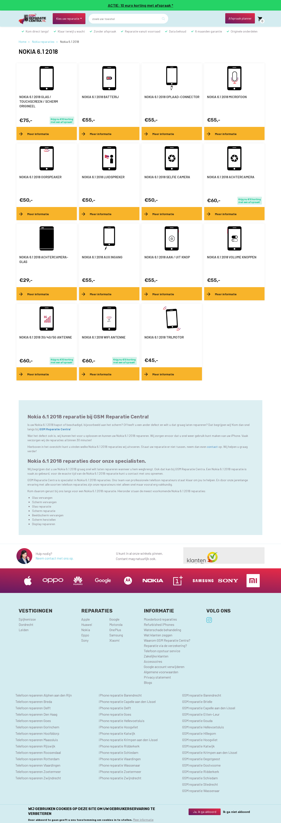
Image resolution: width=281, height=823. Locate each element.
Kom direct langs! (37, 31)
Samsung (116, 635)
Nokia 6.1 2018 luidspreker (103, 177)
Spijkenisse (27, 619)
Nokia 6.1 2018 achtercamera (230, 177)
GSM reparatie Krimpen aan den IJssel (209, 752)
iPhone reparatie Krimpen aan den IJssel (128, 740)
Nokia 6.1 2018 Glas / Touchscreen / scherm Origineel (38, 101)
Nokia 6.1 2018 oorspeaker (40, 177)
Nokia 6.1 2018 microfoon (227, 97)
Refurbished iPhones (159, 624)
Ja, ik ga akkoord (204, 812)
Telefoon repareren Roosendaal (38, 752)
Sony (84, 640)
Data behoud (177, 31)
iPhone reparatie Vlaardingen (120, 759)
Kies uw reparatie (67, 18)
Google (114, 619)
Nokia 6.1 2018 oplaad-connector (171, 97)
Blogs (148, 682)
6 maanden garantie (208, 31)
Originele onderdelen (244, 31)
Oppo (85, 635)
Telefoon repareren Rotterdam (37, 759)
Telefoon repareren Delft (33, 708)
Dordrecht (26, 624)
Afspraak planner (240, 18)
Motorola (115, 624)
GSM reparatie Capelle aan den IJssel (208, 708)
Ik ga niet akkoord (236, 812)
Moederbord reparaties (160, 619)
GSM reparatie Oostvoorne (201, 765)
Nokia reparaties (43, 41)
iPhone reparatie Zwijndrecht (120, 778)
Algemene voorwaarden (161, 672)
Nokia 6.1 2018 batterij (100, 97)
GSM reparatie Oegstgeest (201, 759)
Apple (85, 619)
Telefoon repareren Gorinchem (37, 727)
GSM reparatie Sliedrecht (200, 784)
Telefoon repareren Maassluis (36, 740)
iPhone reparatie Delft (115, 708)
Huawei (86, 624)
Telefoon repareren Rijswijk (35, 746)
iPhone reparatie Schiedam (118, 752)
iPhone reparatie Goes (115, 714)
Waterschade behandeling (162, 630)
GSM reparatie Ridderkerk (200, 771)
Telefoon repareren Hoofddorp (37, 733)
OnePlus (115, 630)
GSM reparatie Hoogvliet (200, 740)
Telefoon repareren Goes (33, 721)
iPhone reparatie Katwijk (117, 733)
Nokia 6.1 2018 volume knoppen (231, 257)
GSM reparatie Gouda (197, 721)
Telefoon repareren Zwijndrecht (38, 778)
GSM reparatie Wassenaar (201, 791)
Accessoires (153, 661)
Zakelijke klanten (156, 656)
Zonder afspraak (105, 31)
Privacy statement (157, 677)
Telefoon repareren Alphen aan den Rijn (43, 695)
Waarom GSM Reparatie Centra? (167, 640)
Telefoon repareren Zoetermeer (38, 771)
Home (22, 41)
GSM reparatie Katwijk (198, 746)
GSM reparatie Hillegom (199, 733)
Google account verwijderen (164, 667)
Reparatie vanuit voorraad (142, 31)
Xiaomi (114, 640)
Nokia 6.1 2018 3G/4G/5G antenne (45, 337)
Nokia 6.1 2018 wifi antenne (104, 337)
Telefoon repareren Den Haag (36, 714)
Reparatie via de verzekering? (165, 645)
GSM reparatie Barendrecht (201, 695)
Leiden (24, 630)
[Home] (34, 18)
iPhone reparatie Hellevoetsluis (121, 721)
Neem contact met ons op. (55, 558)
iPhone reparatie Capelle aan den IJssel (127, 701)
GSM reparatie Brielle (197, 701)
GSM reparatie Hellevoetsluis (203, 727)
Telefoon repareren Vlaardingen (37, 765)
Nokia (85, 630)
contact (212, 446)
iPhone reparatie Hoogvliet (118, 727)
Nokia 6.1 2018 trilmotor (164, 337)
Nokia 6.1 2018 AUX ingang (102, 257)
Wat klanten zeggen (158, 635)
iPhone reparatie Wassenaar (119, 765)
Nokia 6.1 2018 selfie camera (167, 177)
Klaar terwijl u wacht (71, 31)
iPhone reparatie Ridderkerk (119, 746)
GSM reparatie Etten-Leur (201, 714)
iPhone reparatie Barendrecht (120, 695)
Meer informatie (143, 819)
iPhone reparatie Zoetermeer (120, 771)
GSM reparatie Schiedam (200, 778)
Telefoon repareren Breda (33, 701)
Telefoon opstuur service (162, 651)
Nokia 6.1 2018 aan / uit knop (167, 257)
